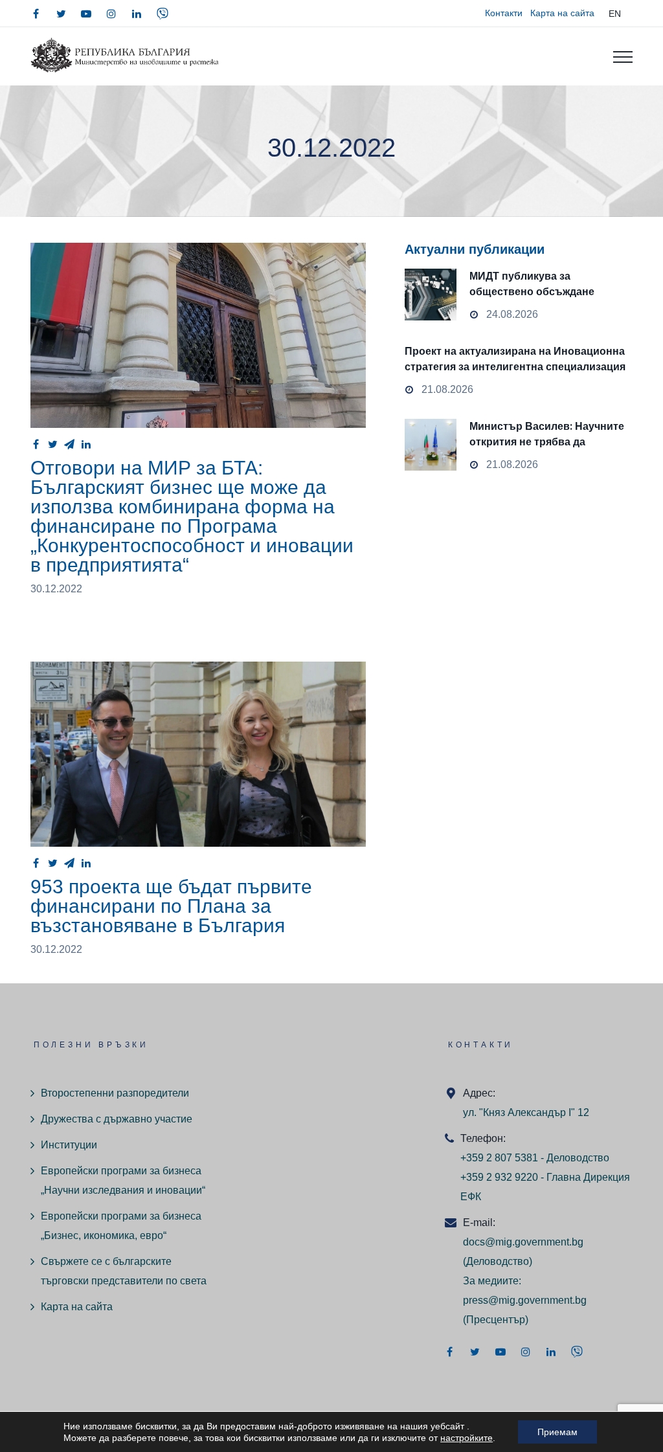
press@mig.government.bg (525, 1300)
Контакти (504, 13)
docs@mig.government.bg (523, 1241)
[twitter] (61, 13)
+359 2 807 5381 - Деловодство (534, 1157)
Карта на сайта (562, 13)
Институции (69, 1144)
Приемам (557, 1432)
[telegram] (69, 444)
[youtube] (86, 13)
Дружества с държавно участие (116, 1118)
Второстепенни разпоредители (115, 1093)
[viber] (162, 13)
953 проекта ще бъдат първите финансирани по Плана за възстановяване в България (171, 906)
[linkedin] (136, 13)
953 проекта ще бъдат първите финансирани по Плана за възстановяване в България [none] (198, 754)
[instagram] (111, 13)
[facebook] (35, 13)
